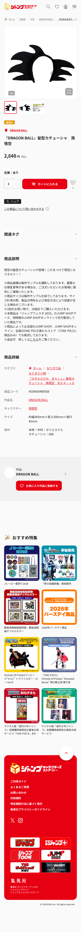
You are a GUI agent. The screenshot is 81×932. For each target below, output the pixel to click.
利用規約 (15, 798)
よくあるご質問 (19, 787)
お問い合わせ (18, 792)
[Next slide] (79, 62)
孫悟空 (33, 408)
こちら (34, 339)
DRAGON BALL (18, 130)
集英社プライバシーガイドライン (30, 809)
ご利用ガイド (18, 781)
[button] (10, 107)
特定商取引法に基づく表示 (26, 804)
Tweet (13, 201)
